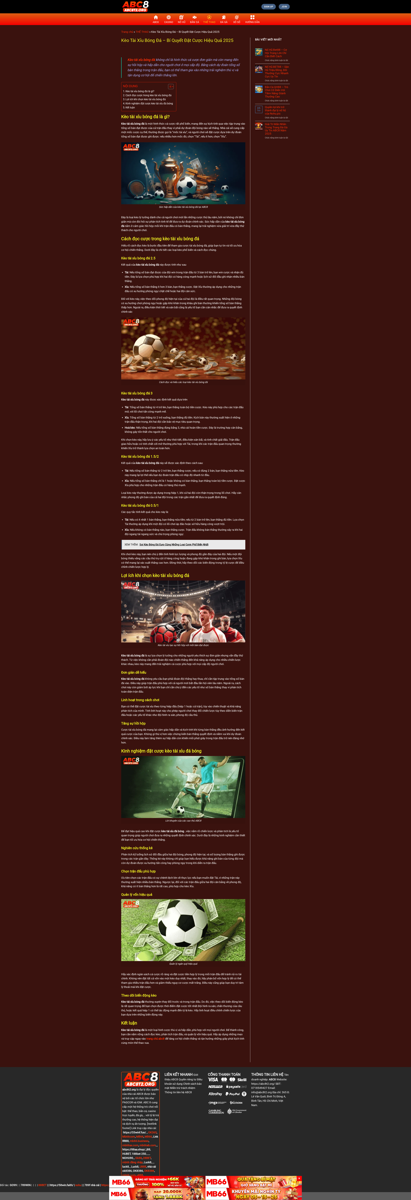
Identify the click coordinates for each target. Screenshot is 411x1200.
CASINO (168, 22)
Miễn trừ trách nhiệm (182, 1088)
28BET (147, 1158)
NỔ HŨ (182, 22)
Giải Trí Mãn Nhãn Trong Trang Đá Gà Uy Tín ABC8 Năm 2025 (276, 129)
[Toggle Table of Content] (169, 86)
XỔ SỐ (236, 22)
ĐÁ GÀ (224, 22)
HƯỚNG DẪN (252, 22)
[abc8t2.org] (135, 7)
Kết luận (130, 107)
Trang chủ (127, 31)
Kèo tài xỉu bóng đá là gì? (140, 91)
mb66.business (139, 1141)
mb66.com (129, 1175)
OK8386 (149, 1170)
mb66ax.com (130, 1145)
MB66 (140, 1136)
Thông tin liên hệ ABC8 (178, 1092)
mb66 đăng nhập (132, 1162)
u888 (140, 1175)
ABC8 (156, 22)
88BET (42, 1185)
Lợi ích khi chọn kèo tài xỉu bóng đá (146, 99)
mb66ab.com (148, 1145)
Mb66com (128, 1136)
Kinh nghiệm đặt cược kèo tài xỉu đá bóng (149, 103)
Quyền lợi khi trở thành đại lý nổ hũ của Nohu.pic (275, 110)
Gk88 (138, 1158)
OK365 (152, 1132)
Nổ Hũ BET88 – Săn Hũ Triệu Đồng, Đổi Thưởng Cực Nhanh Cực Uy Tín (277, 71)
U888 (143, 1166)
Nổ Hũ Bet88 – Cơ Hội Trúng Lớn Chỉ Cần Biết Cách (276, 53)
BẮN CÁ (194, 22)
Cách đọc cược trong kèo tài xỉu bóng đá (148, 95)
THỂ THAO (209, 22)
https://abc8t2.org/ (263, 1083)
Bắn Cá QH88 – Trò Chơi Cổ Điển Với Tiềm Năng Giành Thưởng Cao (276, 92)
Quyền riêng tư (187, 1079)
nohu (78, 1185)
